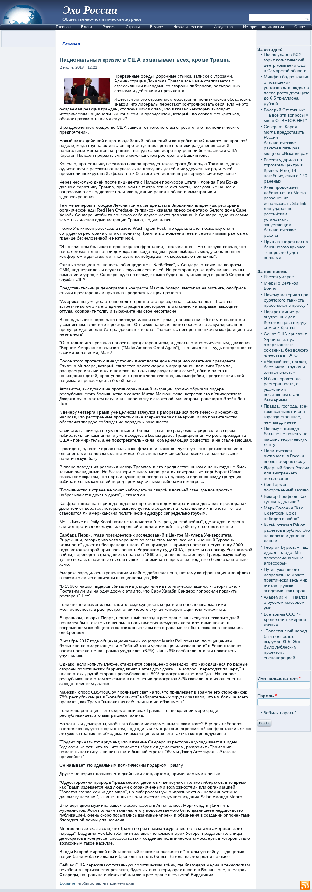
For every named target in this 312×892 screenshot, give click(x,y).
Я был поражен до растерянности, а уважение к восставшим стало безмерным (282, 389)
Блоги (86, 27)
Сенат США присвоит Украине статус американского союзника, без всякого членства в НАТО (286, 344)
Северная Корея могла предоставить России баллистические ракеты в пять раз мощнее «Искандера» (286, 140)
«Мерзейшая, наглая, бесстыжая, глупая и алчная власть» (285, 367)
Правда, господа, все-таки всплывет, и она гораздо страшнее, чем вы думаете (286, 414)
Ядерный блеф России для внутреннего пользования (286, 473)
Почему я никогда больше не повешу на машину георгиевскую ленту (286, 436)
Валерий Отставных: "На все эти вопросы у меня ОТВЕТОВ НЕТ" (286, 115)
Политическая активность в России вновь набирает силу (285, 456)
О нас (299, 27)
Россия (108, 27)
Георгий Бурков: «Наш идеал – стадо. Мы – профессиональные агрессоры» (286, 555)
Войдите (67, 883)
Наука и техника (188, 27)
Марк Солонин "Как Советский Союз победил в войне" (283, 513)
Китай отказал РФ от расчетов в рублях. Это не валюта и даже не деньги (287, 533)
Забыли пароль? (280, 712)
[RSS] (305, 885)
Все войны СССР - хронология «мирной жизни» (285, 619)
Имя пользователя (278, 678)
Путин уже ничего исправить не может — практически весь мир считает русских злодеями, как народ (287, 580)
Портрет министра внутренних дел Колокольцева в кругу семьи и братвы (285, 319)
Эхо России (90, 9)
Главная (63, 27)
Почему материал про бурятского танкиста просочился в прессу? (286, 300)
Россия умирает (280, 276)
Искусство (223, 27)
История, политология (263, 27)
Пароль (267, 695)
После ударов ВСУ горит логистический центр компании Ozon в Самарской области (286, 62)
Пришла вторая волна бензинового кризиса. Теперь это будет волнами (286, 249)
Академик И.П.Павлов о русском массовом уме (285, 602)
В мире (156, 27)
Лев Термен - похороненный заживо (286, 487)
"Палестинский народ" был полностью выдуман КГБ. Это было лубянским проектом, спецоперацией (286, 644)
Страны (133, 27)
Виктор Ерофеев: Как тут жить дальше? (285, 499)
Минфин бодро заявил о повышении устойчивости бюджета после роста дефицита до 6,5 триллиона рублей (287, 90)
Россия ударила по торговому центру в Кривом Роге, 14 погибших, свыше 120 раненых (285, 170)
